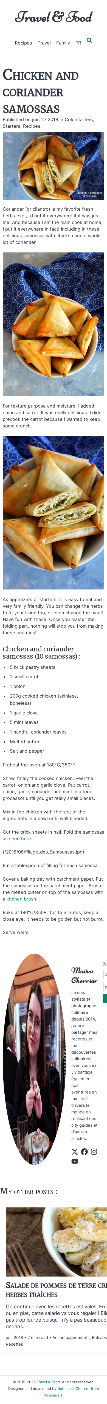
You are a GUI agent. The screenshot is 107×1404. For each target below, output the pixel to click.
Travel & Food (53, 17)
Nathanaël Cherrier (73, 1388)
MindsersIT (53, 1395)
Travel (44, 43)
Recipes (23, 43)
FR (78, 43)
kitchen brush (21, 899)
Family (63, 43)
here (26, 838)
